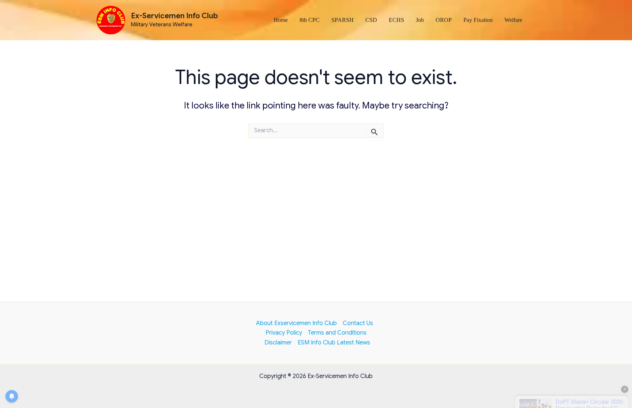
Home (281, 20)
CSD (371, 20)
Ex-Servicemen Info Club (174, 15)
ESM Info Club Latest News (334, 342)
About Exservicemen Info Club (296, 323)
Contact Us (358, 323)
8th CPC (310, 20)
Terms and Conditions (337, 332)
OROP (444, 20)
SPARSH (342, 20)
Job (420, 20)
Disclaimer (278, 342)
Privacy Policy (284, 332)
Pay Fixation (478, 20)
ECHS (396, 20)
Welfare (513, 20)
